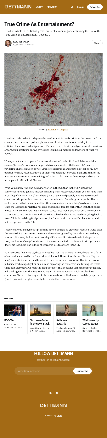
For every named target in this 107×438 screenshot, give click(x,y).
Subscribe (95, 7)
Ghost (59, 415)
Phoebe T (52, 129)
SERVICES (52, 7)
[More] (62, 7)
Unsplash (64, 129)
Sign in (80, 7)
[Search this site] (72, 7)
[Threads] (50, 393)
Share (96, 43)
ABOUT (39, 7)
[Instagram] (56, 393)
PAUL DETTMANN (21, 41)
